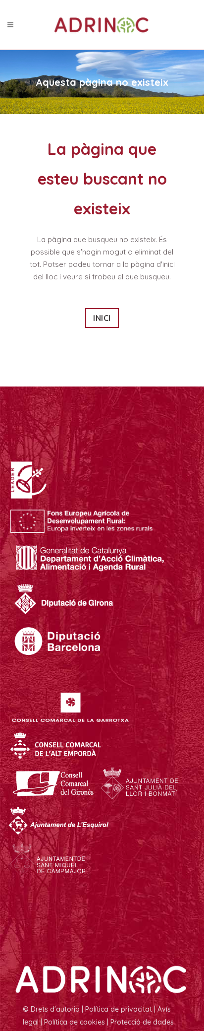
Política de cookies (74, 1022)
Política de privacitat (118, 1009)
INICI (102, 318)
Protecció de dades (142, 1022)
